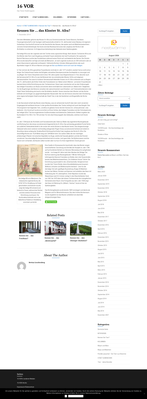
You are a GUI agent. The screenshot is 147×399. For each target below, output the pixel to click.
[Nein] (144, 394)
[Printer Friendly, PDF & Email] (51, 202)
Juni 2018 (101, 208)
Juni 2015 (101, 257)
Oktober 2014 (102, 290)
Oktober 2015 (102, 245)
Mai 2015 (101, 262)
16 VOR (25, 6)
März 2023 (101, 172)
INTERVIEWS (71, 17)
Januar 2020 (102, 176)
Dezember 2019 (103, 180)
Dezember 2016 (103, 225)
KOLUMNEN (57, 17)
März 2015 (101, 270)
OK (66, 396)
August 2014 (102, 298)
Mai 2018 (101, 212)
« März (100, 85)
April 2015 (101, 266)
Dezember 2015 (103, 237)
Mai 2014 (101, 311)
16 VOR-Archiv (22, 383)
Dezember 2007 (103, 315)
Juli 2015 (101, 253)
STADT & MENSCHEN (40, 17)
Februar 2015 (102, 274)
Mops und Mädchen (104, 350)
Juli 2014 (101, 303)
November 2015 (103, 241)
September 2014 (103, 294)
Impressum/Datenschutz (25, 387)
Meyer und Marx (103, 346)
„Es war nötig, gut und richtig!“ (108, 120)
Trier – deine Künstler (105, 362)
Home (19, 26)
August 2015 (102, 249)
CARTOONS (85, 17)
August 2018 (102, 200)
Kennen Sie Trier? (45, 26)
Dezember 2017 (103, 217)
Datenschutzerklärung (75, 396)
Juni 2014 (101, 307)
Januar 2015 (102, 278)
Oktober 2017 (102, 221)
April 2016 (101, 229)
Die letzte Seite (103, 329)
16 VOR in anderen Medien (26, 379)
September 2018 (103, 196)
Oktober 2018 (102, 192)
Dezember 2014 (103, 282)
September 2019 (103, 184)
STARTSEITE (23, 17)
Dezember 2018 (103, 188)
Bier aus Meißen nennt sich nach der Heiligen (67, 65)
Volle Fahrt (101, 124)
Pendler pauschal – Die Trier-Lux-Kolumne (112, 354)
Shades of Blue (103, 134)
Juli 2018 (101, 204)
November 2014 (103, 286)
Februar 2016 (102, 233)
